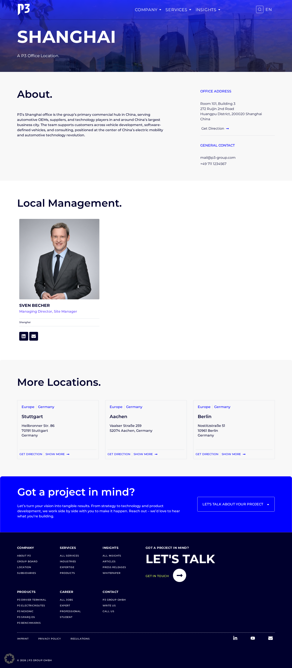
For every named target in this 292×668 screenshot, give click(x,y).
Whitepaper (111, 573)
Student (66, 617)
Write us (109, 605)
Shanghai (25, 322)
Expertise (67, 567)
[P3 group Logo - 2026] (23, 9)
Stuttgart (32, 416)
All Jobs (66, 599)
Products (67, 573)
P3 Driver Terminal (31, 599)
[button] (9, 658)
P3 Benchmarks (29, 622)
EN (268, 9)
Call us (108, 611)
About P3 (24, 555)
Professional (70, 611)
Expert (65, 605)
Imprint (23, 638)
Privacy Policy (49, 638)
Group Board (27, 561)
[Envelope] (33, 336)
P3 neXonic (25, 611)
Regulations (80, 638)
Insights (206, 9)
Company (146, 9)
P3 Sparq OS (26, 617)
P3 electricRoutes (31, 605)
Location (24, 567)
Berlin (204, 416)
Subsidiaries (26, 573)
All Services (69, 555)
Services (176, 9)
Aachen (118, 416)
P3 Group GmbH (114, 599)
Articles (109, 561)
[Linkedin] (23, 336)
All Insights (112, 555)
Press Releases (114, 567)
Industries (68, 561)
